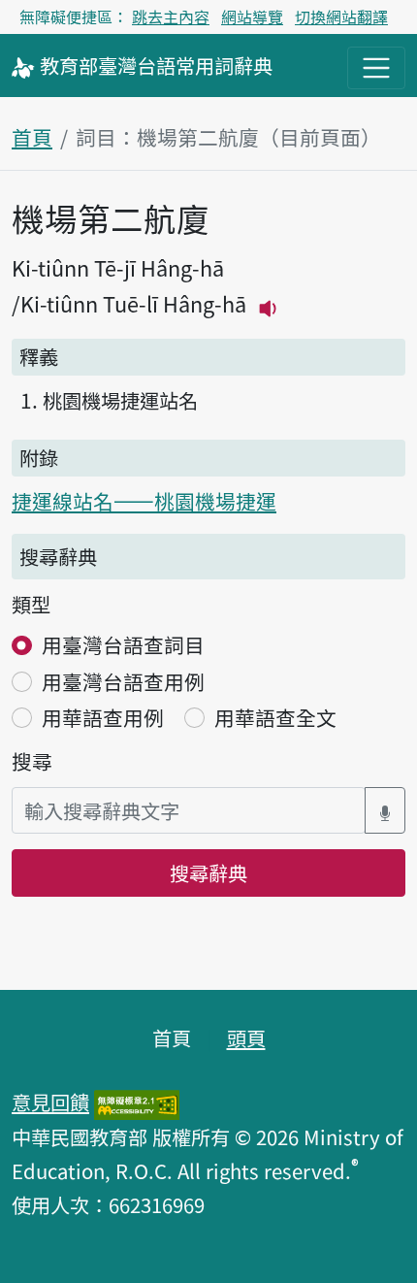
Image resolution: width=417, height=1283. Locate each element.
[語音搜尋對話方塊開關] (385, 811)
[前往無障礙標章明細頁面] (136, 1101)
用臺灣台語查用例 (123, 681)
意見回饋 (50, 1101)
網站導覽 (252, 16)
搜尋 (32, 760)
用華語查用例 (103, 717)
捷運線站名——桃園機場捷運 (144, 500)
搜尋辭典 (208, 872)
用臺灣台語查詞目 (123, 644)
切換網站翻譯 (341, 16)
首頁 (32, 136)
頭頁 (246, 1037)
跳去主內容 (170, 16)
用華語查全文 (275, 717)
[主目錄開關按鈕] (376, 68)
